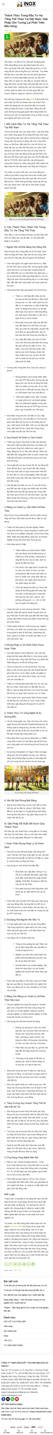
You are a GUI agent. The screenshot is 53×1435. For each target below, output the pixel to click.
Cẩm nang (8, 1326)
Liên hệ (13, 1408)
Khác (6, 1336)
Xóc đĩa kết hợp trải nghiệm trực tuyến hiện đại (24, 1295)
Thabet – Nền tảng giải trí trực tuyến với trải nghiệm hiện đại (26, 1309)
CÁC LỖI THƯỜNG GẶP (15, 1321)
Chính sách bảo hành (26, 1408)
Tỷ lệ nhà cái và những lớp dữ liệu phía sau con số (25, 1285)
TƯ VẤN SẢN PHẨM (13, 1345)
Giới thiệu (5, 1408)
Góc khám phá (10, 1331)
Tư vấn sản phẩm (33, 1419)
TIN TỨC (8, 31)
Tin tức (4, 1419)
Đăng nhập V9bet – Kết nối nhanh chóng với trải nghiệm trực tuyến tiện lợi (24, 1301)
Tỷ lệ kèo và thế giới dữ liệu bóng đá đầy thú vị (24, 1290)
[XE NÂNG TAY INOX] (26, 4)
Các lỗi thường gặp (16, 1419)
